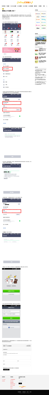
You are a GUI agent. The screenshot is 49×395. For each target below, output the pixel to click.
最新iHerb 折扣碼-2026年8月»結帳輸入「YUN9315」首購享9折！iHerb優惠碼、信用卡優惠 (42, 54)
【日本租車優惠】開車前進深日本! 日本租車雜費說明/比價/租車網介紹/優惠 (40, 43)
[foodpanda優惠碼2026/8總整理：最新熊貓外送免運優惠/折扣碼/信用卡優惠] (36, 57)
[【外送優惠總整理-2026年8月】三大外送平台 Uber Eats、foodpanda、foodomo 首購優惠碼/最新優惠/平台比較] (36, 49)
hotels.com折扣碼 (12, 385)
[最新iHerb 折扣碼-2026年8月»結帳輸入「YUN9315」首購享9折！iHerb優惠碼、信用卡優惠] (36, 54)
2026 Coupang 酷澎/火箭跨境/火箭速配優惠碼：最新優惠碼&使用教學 (40, 84)
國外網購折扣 (12, 382)
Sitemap (11, 388)
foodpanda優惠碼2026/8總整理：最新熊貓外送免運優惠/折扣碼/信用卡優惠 (42, 58)
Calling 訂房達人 (4, 379)
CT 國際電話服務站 (12, 379)
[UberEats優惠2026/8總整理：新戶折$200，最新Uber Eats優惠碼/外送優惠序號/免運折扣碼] (36, 61)
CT (2, 13)
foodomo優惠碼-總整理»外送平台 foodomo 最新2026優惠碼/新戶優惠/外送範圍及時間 (40, 82)
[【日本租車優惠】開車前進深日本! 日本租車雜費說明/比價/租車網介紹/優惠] (40, 39)
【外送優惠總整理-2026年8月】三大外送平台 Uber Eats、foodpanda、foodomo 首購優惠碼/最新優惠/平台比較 (40, 72)
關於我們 (22, 387)
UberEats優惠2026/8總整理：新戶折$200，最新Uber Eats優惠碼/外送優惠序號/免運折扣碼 (42, 61)
